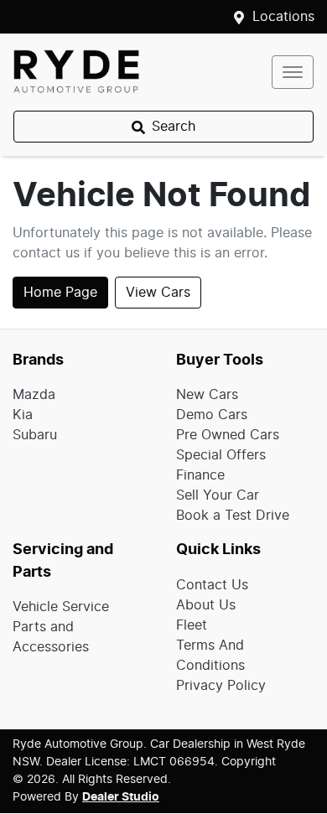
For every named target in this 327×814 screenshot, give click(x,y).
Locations (283, 16)
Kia (23, 415)
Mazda (34, 395)
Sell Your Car (217, 495)
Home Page (60, 292)
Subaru (35, 435)
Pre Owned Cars (227, 435)
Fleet (191, 625)
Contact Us (212, 585)
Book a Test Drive (232, 515)
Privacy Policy (221, 685)
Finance (200, 475)
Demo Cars (211, 415)
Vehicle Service (61, 607)
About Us (206, 605)
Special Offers (221, 455)
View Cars (158, 292)
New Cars (207, 395)
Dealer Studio (120, 797)
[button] (293, 72)
